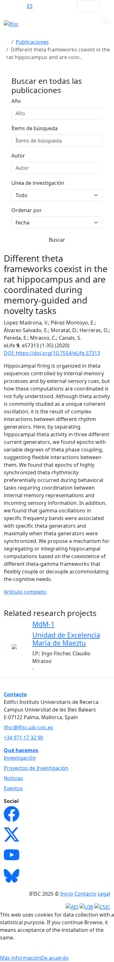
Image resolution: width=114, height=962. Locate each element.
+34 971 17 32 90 (23, 737)
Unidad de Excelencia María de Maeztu (66, 639)
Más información (20, 957)
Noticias (13, 778)
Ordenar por (26, 210)
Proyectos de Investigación (36, 768)
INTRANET (60, 6)
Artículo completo (25, 591)
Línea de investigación (37, 182)
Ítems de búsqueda (34, 128)
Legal (104, 893)
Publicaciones (32, 41)
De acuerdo (55, 957)
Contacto (85, 893)
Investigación (20, 757)
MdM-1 (43, 624)
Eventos (13, 788)
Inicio (66, 893)
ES (30, 6)
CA (42, 6)
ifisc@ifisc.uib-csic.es (28, 727)
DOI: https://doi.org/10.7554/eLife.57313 (52, 353)
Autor (18, 155)
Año (16, 100)
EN (17, 6)
